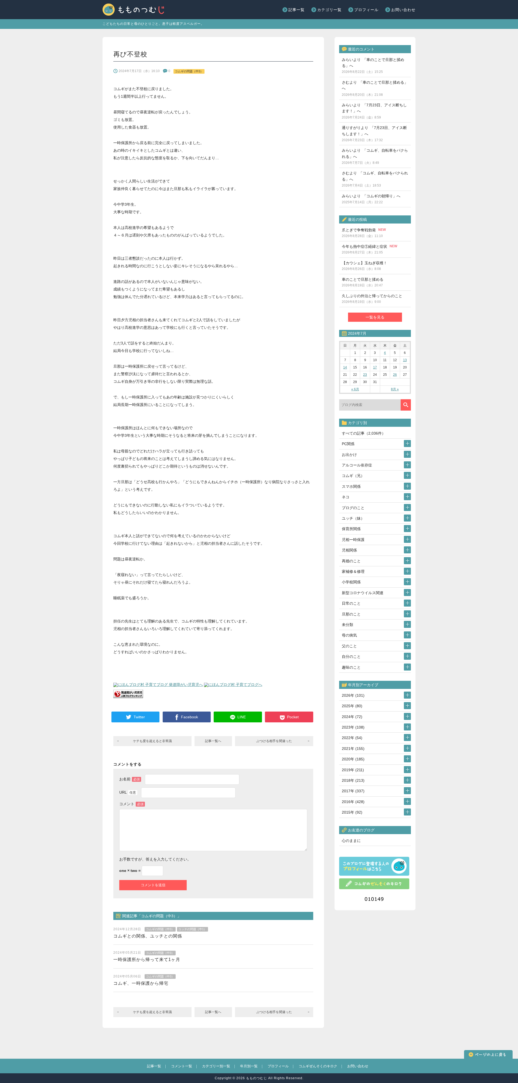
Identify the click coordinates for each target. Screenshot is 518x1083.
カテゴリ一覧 (329, 10)
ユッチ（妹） (353, 518)
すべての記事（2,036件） (364, 433)
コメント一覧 (181, 1066)
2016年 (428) (353, 802)
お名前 (129, 779)
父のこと (349, 646)
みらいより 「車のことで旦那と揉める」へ (373, 65)
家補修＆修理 (353, 571)
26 (395, 375)
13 (405, 360)
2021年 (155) (353, 748)
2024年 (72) (352, 717)
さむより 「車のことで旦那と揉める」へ (375, 88)
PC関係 (348, 444)
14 (345, 367)
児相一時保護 (353, 539)
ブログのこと (353, 508)
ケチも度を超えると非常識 (152, 741)
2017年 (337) (353, 791)
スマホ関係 (351, 486)
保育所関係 (351, 529)
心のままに (351, 840)
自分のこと (351, 656)
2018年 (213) (353, 780)
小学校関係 (351, 582)
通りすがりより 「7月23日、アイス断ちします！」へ (374, 134)
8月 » (395, 389)
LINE (241, 717)
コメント (131, 804)
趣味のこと (351, 667)
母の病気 (349, 635)
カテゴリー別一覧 (216, 1066)
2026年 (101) (353, 695)
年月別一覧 (249, 1066)
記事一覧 (296, 10)
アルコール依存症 (357, 465)
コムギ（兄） (353, 475)
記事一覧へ (213, 741)
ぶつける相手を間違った (274, 741)
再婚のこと (351, 561)
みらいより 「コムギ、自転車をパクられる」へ (375, 156)
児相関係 (349, 550)
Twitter (139, 717)
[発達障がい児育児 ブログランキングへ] (128, 696)
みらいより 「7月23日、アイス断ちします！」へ (374, 111)
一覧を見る (375, 317)
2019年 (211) (353, 770)
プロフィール (366, 10)
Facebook (189, 717)
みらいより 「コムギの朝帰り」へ (371, 199)
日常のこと (351, 603)
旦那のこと (351, 614)
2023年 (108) (353, 727)
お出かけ (349, 454)
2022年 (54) (352, 738)
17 (375, 367)
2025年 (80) (352, 706)
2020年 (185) (353, 759)
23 (365, 375)
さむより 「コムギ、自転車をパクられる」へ (375, 179)
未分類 (347, 624)
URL (127, 792)
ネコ (345, 497)
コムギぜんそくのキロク (318, 1066)
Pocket (293, 717)
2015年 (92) (352, 812)
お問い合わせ (403, 10)
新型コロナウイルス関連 (362, 593)
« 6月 (355, 389)
